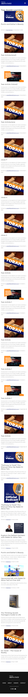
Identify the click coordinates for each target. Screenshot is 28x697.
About (10, 683)
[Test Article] (14, 261)
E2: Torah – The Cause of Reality (11, 652)
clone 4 (4, 197)
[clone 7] (14, 148)
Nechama (8, 519)
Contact (23, 683)
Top (26, 695)
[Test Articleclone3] (14, 43)
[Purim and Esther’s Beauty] (14, 17)
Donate (16, 683)
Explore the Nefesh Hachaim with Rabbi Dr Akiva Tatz (13, 536)
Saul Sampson (9, 30)
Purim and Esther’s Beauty (12, 24)
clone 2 (4, 235)
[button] (25, 3)
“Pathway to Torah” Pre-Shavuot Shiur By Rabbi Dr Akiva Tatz (12, 467)
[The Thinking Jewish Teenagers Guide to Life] (14, 601)
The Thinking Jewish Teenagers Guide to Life (11, 614)
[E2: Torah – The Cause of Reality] (14, 639)
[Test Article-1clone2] (14, 77)
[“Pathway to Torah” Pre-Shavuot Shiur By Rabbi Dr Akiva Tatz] (14, 458)
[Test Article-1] (14, 295)
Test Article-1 (6, 302)
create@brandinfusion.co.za (12, 66)
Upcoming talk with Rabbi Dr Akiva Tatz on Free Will (13, 579)
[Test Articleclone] (14, 110)
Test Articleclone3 (8, 55)
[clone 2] (14, 223)
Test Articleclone (8, 122)
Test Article (6, 273)
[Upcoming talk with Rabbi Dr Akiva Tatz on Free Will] (14, 571)
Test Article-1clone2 (9, 84)
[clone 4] (14, 186)
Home (4, 683)
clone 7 (4, 160)
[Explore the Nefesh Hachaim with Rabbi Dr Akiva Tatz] (14, 528)
